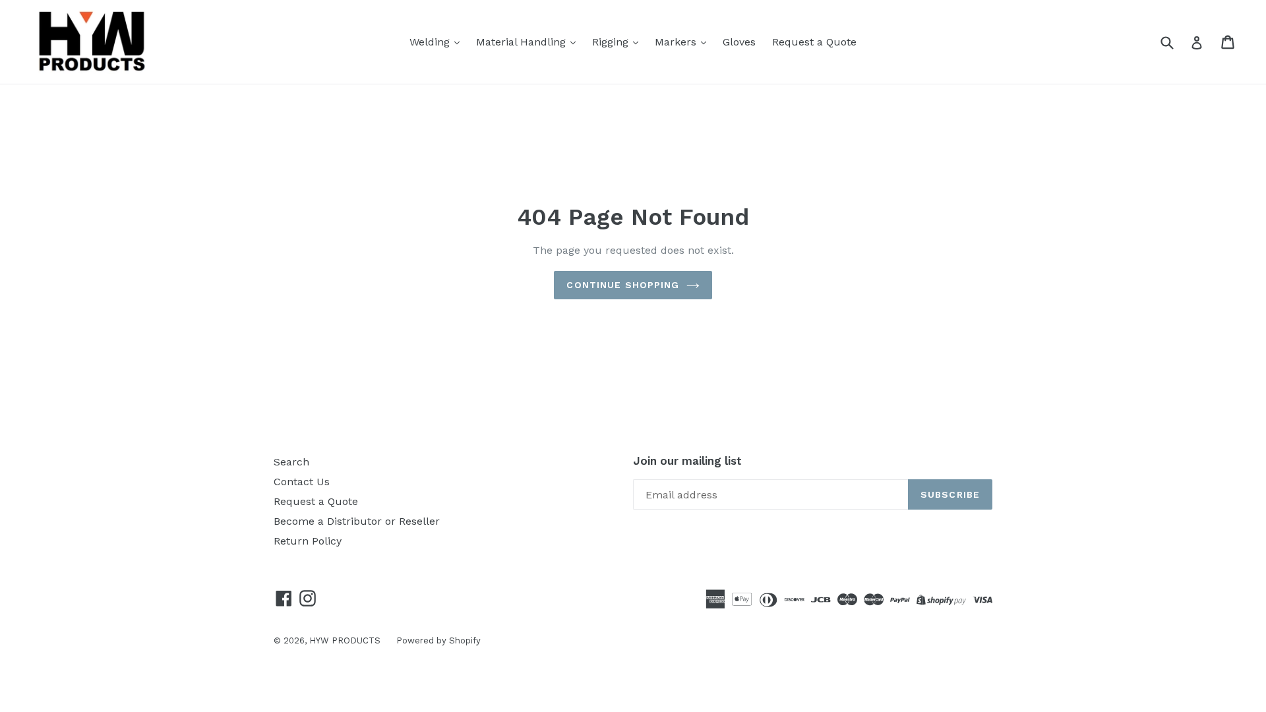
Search (291, 462)
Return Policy (308, 541)
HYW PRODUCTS (346, 640)
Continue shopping (622, 285)
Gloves (739, 42)
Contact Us (302, 481)
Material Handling (522, 42)
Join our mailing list (687, 460)
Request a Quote (814, 42)
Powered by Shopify (438, 640)
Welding (431, 42)
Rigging (612, 42)
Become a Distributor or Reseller (357, 521)
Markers (677, 42)
